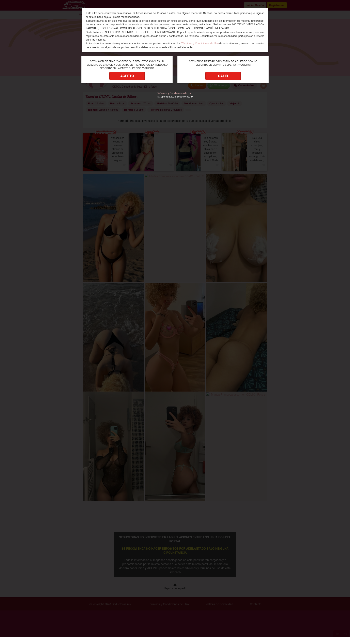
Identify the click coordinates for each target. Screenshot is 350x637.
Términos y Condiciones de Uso (200, 43)
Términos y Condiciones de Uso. (175, 93)
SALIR (223, 75)
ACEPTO (127, 75)
